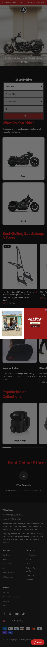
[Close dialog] (46, 310)
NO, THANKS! (35, 326)
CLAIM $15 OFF (35, 323)
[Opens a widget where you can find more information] (37, 642)
